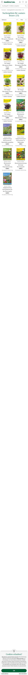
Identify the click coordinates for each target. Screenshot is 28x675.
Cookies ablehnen (4, 673)
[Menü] (2, 2)
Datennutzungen (20, 658)
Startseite (3, 9)
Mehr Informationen (23, 673)
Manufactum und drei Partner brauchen (10, 656)
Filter (22, 19)
